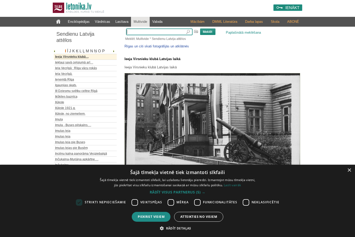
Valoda (157, 22)
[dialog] (177, 201)
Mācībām (197, 22)
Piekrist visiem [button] (151, 216)
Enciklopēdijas (79, 22)
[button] (177, 192)
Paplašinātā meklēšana (243, 32)
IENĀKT (292, 7)
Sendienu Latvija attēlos (75, 37)
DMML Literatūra (224, 22)
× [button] (349, 170)
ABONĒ (293, 22)
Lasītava (121, 22)
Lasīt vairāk (232, 185)
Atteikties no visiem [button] (198, 216)
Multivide (140, 22)
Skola (275, 22)
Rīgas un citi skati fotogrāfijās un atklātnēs (156, 46)
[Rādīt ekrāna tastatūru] (196, 31)
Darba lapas (254, 22)
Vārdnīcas (102, 22)
